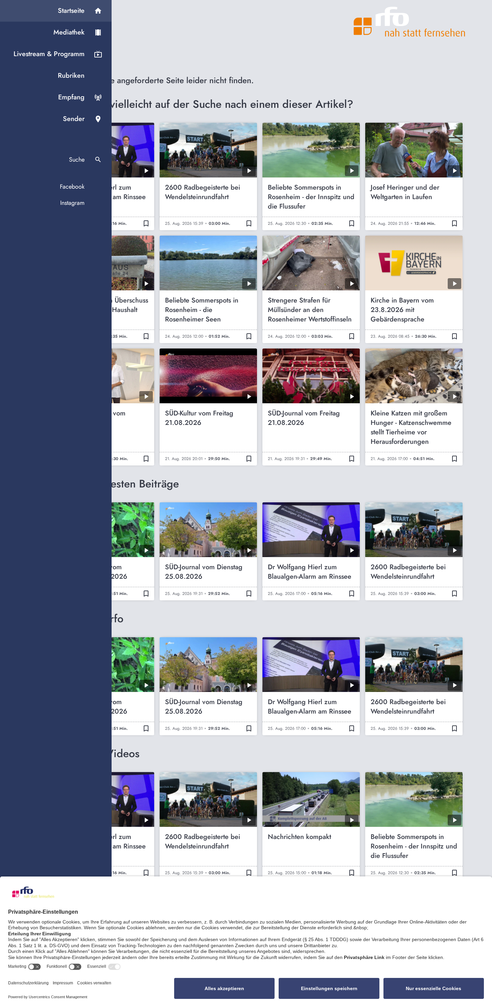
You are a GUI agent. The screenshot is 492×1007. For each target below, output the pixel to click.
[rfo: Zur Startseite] (409, 22)
